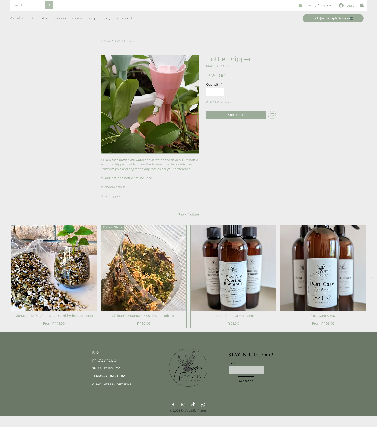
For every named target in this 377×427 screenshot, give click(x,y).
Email (233, 363)
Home (106, 41)
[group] (188, 277)
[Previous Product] (5, 276)
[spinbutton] (215, 92)
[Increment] (221, 92)
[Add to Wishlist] (272, 115)
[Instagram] (183, 404)
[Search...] (49, 5)
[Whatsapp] (203, 404)
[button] (362, 5)
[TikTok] (193, 404)
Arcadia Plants (22, 18)
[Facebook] (173, 404)
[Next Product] (371, 276)
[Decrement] (209, 92)
